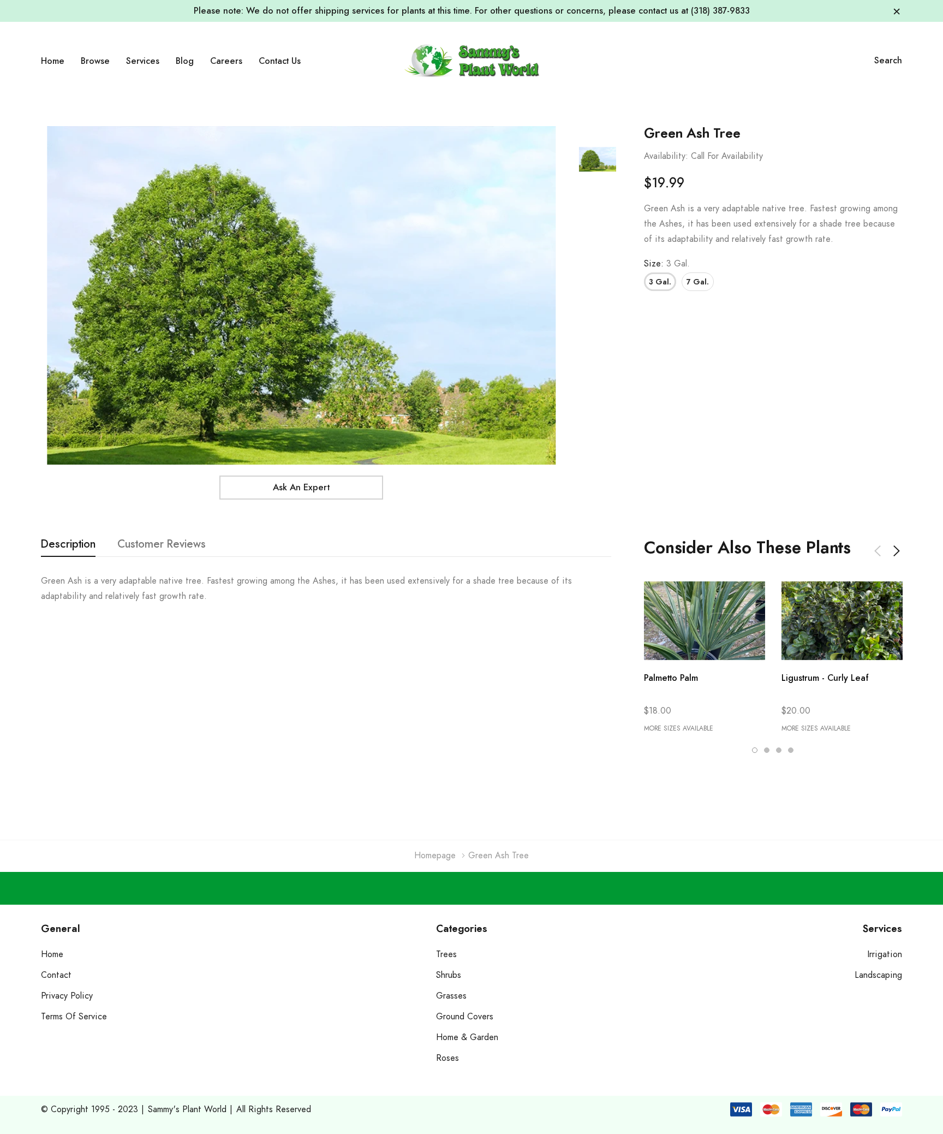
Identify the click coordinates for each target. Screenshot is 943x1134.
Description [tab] (68, 544)
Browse (95, 61)
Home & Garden (467, 1037)
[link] (597, 159)
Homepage (435, 855)
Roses (447, 1058)
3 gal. (660, 282)
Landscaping (878, 975)
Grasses (451, 995)
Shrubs (448, 975)
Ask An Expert (301, 487)
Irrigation (885, 954)
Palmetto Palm (671, 678)
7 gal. (698, 282)
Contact (56, 975)
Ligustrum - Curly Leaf (825, 678)
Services (142, 61)
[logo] (471, 60)
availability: (666, 156)
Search (888, 60)
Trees (446, 954)
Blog (185, 61)
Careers (226, 61)
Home (52, 61)
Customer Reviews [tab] (161, 544)
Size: (667, 263)
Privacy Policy (67, 995)
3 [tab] (778, 750)
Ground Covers (464, 1016)
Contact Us (280, 61)
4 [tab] (790, 750)
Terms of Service (74, 1016)
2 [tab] (766, 750)
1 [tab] (754, 750)
